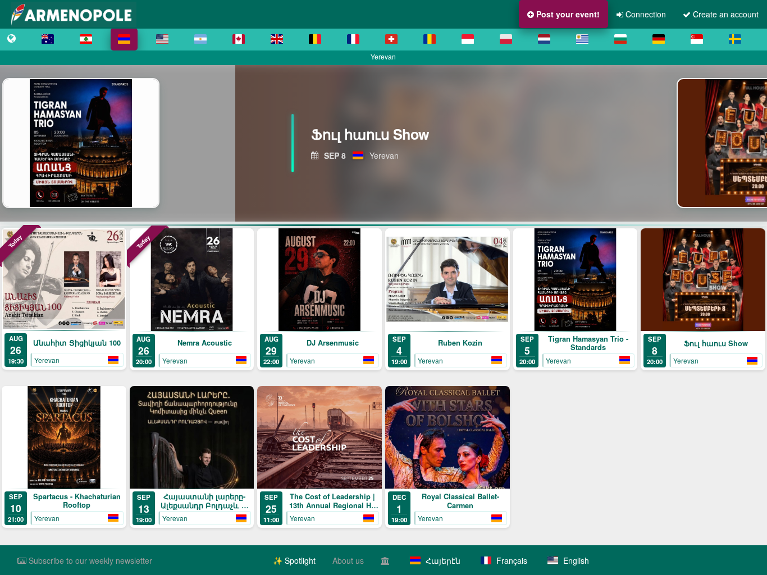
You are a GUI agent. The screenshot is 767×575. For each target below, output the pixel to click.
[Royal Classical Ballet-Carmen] (447, 437)
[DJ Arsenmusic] (319, 279)
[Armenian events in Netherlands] (544, 39)
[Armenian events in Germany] (658, 39)
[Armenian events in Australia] (47, 39)
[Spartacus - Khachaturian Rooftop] (64, 437)
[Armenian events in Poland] (505, 39)
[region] (383, 143)
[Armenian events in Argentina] (200, 39)
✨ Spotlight (294, 560)
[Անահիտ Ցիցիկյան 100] (64, 279)
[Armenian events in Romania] (429, 39)
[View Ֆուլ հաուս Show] (90, 143)
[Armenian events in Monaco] (467, 39)
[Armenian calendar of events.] (11, 39)
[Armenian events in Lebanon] (85, 39)
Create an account (725, 14)
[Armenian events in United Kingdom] (276, 39)
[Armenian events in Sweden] (735, 39)
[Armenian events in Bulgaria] (620, 39)
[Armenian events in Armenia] (124, 39)
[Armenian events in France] (353, 39)
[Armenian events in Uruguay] (582, 39)
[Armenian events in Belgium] (315, 39)
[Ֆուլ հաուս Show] (703, 279)
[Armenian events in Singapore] (696, 39)
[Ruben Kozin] (447, 279)
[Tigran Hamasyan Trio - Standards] (575, 279)
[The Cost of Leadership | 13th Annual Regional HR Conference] (319, 437)
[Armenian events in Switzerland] (391, 39)
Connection (644, 14)
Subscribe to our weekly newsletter (89, 560)
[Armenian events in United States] (162, 39)
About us (348, 560)
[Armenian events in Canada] (238, 39)
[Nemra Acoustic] (192, 279)
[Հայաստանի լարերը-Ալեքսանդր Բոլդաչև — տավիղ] (192, 437)
